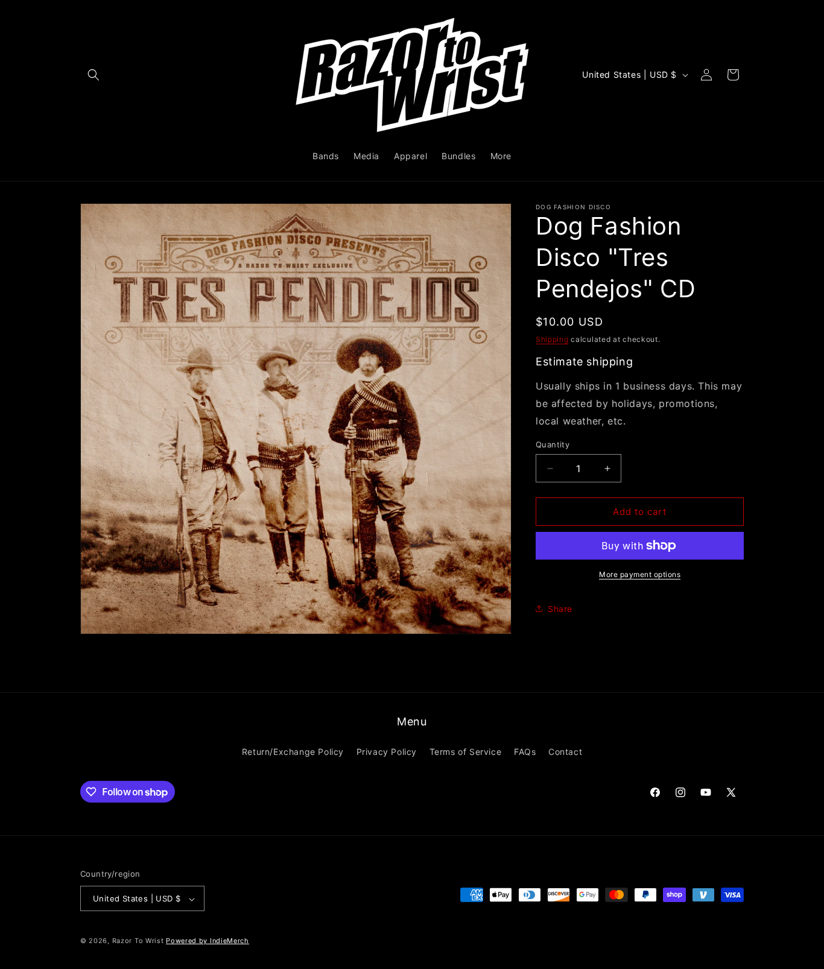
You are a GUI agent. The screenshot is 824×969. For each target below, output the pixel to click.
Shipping (552, 339)
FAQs (525, 751)
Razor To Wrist (138, 941)
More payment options (639, 574)
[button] (93, 75)
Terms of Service (465, 751)
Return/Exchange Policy (293, 751)
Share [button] (560, 609)
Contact (565, 751)
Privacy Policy (387, 751)
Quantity (552, 444)
